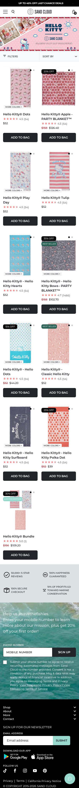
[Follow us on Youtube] (35, 771)
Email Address (13, 733)
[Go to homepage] (39, 12)
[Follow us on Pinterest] (45, 771)
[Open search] (13, 11)
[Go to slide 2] (34, 70)
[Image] (39, 34)
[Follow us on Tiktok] (5, 771)
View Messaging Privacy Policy (41, 685)
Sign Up (64, 652)
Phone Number (13, 645)
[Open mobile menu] (5, 11)
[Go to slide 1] (30, 70)
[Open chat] (69, 778)
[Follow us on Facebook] (15, 771)
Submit (61, 740)
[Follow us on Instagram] (25, 771)
